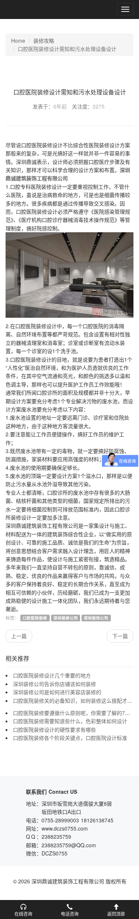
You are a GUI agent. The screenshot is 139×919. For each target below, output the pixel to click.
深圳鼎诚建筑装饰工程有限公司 (30, 9)
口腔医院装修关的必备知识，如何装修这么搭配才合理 (75, 700)
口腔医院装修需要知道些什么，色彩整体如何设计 (70, 721)
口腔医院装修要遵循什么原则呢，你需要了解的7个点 (74, 712)
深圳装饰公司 (96, 618)
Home (18, 40)
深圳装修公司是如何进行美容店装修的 (57, 692)
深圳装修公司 (65, 618)
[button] (23, 909)
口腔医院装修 (35, 618)
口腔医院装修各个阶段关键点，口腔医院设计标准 (70, 737)
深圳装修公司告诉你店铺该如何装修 (54, 683)
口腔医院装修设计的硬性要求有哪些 (54, 729)
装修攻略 (43, 40)
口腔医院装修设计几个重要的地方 (52, 675)
